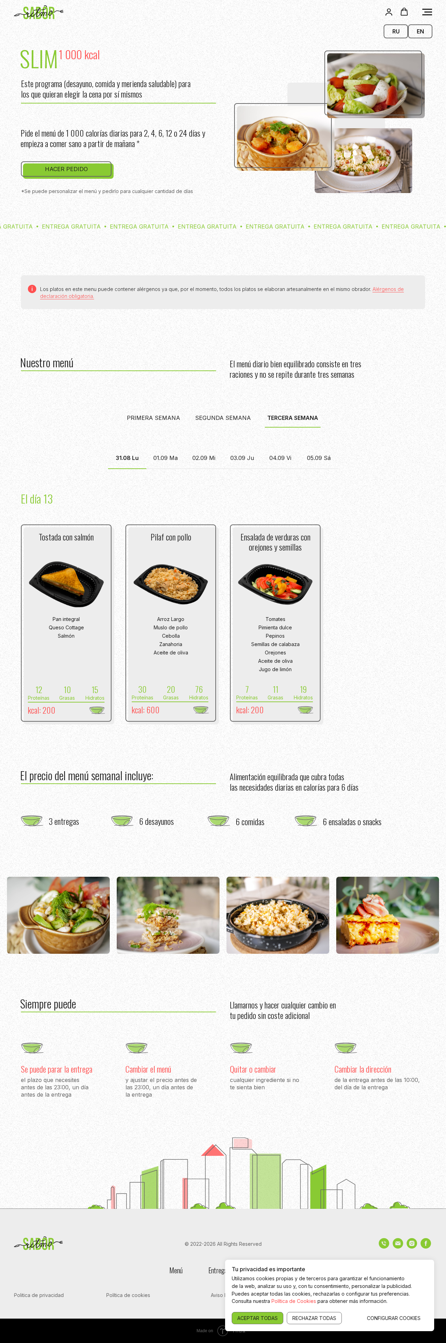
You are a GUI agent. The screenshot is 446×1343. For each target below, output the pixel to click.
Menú (176, 1270)
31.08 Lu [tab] (127, 457)
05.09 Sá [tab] (319, 457)
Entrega (217, 1270)
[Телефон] (384, 1247)
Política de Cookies (293, 1301)
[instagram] (412, 1247)
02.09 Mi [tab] (203, 457)
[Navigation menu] (427, 12)
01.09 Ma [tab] (165, 457)
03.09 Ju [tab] (242, 457)
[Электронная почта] (398, 1247)
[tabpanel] (223, 489)
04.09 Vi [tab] (280, 457)
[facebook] (426, 1247)
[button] (389, 12)
